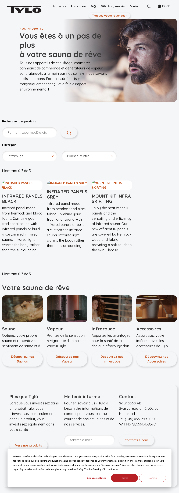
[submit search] (149, 6)
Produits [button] (59, 6)
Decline (153, 477)
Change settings (96, 477)
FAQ (93, 6)
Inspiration (78, 6)
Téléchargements (113, 6)
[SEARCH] (69, 132)
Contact (135, 6)
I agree (124, 477)
